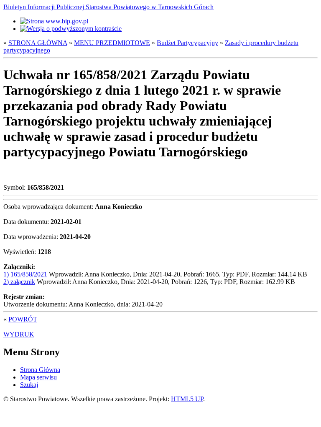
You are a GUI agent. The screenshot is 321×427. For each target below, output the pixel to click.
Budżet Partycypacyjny (187, 42)
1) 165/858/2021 (25, 274)
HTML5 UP (187, 398)
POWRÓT (22, 319)
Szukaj (29, 384)
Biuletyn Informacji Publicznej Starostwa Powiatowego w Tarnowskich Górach (108, 6)
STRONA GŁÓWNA (37, 42)
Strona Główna (40, 369)
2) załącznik (19, 281)
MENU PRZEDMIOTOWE (112, 42)
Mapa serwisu (38, 377)
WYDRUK (18, 334)
